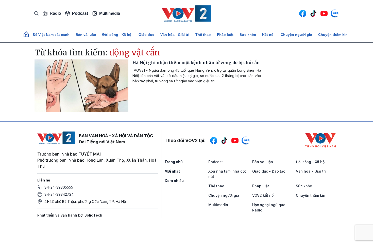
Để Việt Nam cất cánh (51, 35)
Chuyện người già (296, 35)
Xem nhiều (174, 180)
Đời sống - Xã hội (117, 35)
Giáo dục (146, 35)
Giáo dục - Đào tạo (268, 171)
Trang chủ (173, 162)
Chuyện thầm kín (333, 35)
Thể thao (203, 35)
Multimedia (109, 13)
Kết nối (268, 35)
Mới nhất (172, 171)
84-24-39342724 (59, 194)
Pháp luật (225, 35)
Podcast (80, 13)
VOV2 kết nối (263, 195)
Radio (55, 13)
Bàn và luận (86, 35)
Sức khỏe (248, 35)
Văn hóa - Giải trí (174, 35)
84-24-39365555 (58, 187)
